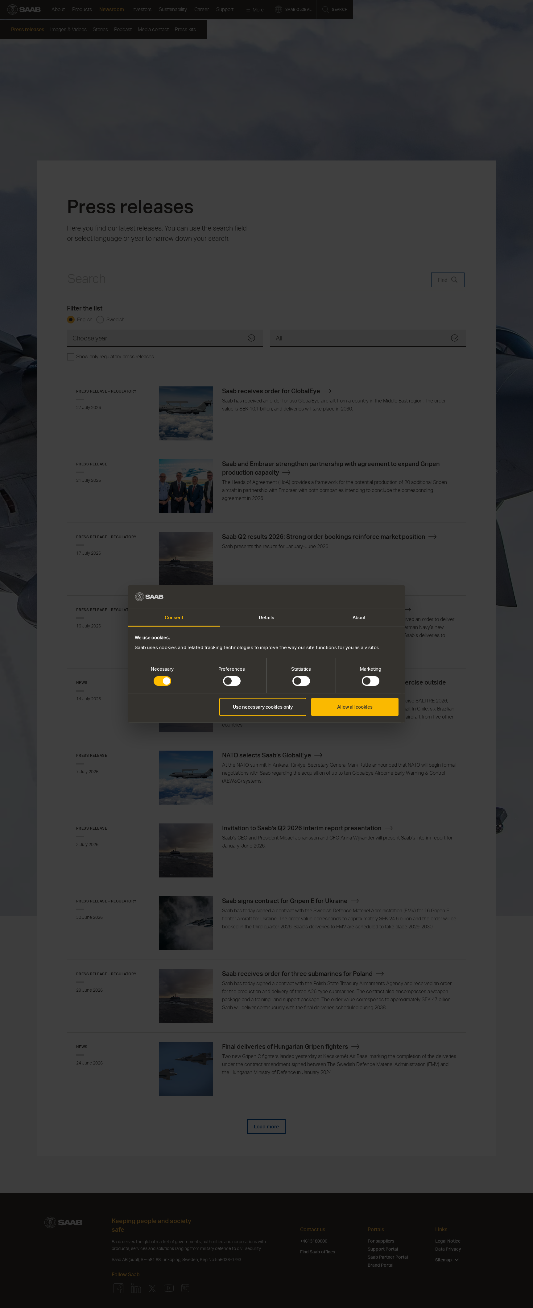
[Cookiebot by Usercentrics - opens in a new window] (372, 597)
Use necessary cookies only (263, 707)
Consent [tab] (174, 617)
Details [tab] (266, 617)
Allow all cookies (355, 707)
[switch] (232, 681)
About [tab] (359, 617)
